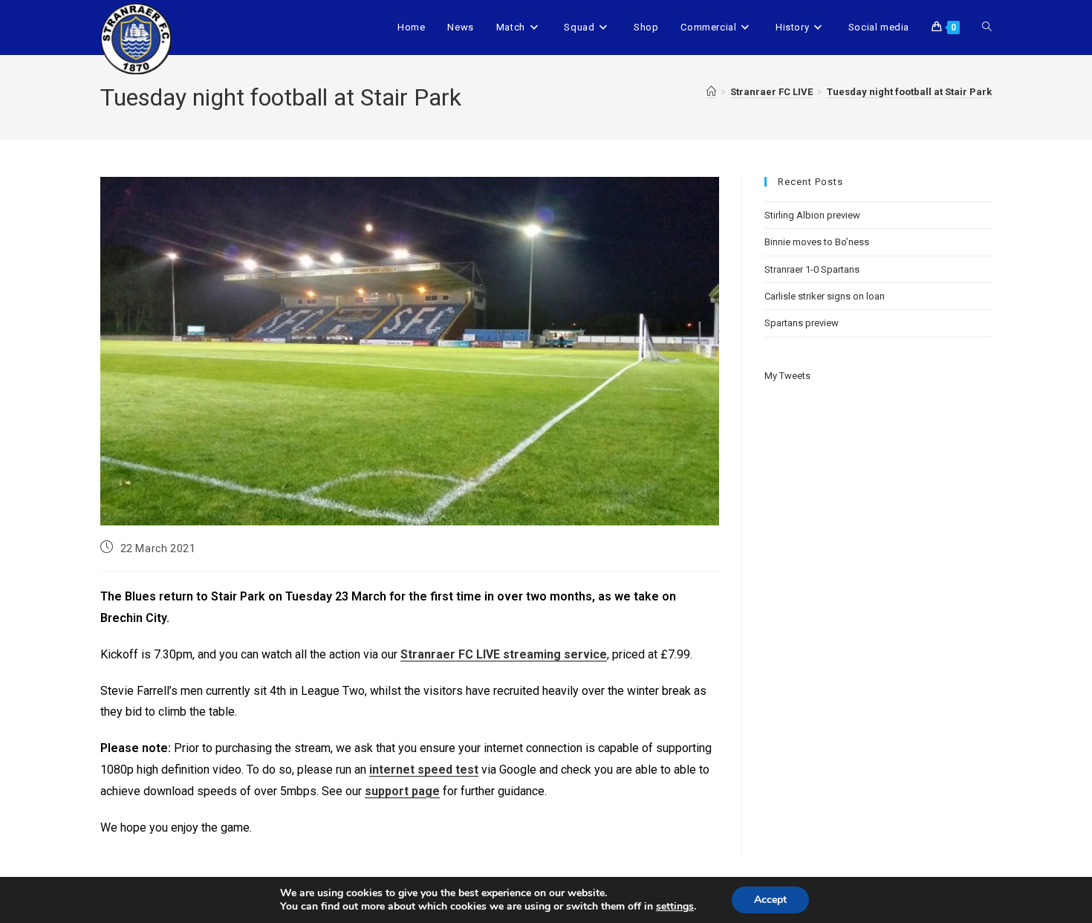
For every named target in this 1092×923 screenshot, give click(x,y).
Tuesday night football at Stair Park (909, 91)
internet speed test (423, 769)
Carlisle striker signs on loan (824, 296)
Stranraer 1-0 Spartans (811, 269)
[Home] (711, 92)
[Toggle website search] (987, 27)
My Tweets (787, 375)
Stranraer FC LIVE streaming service (503, 654)
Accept (770, 900)
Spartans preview (801, 322)
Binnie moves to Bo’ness (816, 241)
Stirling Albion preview (812, 215)
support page (402, 791)
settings (675, 906)
